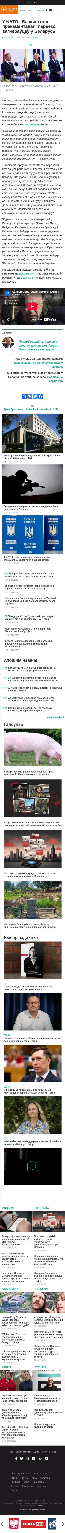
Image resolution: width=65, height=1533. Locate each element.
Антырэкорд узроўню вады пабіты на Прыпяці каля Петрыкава (35, 689)
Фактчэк (46, 1452)
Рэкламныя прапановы (34, 1486)
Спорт (6, 1367)
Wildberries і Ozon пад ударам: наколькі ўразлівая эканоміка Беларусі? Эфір (32, 1143)
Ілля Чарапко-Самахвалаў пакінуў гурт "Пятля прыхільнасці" (48, 1398)
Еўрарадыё (7, 38)
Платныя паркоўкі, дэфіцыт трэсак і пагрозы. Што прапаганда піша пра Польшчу (30, 875)
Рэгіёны (25, 1477)
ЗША (55, 409)
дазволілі (29, 277)
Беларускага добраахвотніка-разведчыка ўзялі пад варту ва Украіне (31, 508)
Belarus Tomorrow (23, 1452)
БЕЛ (29, 2)
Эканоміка (10, 1288)
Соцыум (8, 1208)
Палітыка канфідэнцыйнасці (32, 1510)
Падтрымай (40, 1473)
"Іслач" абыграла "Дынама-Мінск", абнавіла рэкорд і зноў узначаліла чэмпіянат (14, 1414)
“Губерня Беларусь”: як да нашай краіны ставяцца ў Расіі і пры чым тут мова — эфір (29, 575)
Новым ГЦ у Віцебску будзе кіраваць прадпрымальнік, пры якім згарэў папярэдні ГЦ (16, 1321)
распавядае (32, 124)
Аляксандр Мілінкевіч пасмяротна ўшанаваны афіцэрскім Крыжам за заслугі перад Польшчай (29, 1190)
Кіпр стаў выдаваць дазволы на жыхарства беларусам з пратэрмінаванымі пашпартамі (15, 1259)
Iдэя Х (36, 1452)
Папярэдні (2, 1524)
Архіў (34, 1477)
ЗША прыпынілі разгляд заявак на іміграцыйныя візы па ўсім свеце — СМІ (32, 457)
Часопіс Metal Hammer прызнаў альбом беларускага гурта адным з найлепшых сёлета (47, 1351)
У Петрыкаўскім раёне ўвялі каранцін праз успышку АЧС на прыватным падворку (28, 773)
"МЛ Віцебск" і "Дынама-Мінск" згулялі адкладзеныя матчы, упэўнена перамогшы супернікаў (15, 1432)
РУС (36, 2)
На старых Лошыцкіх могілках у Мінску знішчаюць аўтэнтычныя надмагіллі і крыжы (30, 926)
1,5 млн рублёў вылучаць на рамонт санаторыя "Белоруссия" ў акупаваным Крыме (16, 1355)
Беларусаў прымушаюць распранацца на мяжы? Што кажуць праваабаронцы (32, 669)
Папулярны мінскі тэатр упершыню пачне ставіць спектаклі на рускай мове (48, 1334)
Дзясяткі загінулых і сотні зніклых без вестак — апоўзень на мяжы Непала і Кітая (33, 679)
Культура (41, 1288)
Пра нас (14, 1490)
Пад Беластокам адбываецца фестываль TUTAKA (48, 1413)
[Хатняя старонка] (35, 9)
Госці (11, 1452)
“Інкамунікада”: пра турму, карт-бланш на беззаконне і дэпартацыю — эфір (28, 988)
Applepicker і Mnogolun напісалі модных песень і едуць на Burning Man (48, 1320)
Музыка (41, 1367)
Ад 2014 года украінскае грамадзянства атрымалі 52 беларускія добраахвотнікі (27, 558)
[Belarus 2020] (33, 1524)
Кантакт (14, 1486)
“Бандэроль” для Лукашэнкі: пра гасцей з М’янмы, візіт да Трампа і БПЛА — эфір (30, 617)
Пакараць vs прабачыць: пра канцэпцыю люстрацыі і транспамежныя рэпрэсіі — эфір (29, 1091)
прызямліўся (27, 273)
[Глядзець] (30, 45)
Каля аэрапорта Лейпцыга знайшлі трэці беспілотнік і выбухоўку (28, 630)
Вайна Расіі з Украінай (38, 409)
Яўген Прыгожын (13, 409)
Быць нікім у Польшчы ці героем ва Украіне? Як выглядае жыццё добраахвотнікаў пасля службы (30, 601)
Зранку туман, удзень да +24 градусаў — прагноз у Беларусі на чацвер (31, 709)
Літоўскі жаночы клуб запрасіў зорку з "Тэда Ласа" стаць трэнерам (14, 1398)
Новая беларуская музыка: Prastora (44, 1426)
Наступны (63, 1524)
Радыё (13, 1477)
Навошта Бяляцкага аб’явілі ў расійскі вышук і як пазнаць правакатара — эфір (32, 1039)
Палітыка (42, 1208)
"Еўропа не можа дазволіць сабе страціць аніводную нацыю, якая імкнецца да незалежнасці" (29, 644)
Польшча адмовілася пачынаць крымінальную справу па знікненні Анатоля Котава (48, 1260)
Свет (35, 37)
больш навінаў (55, 717)
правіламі (41, 1506)
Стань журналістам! (20, 1473)
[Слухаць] (9, 1035)
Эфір (54, 1452)
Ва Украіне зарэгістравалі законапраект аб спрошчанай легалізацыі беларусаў (29, 587)
